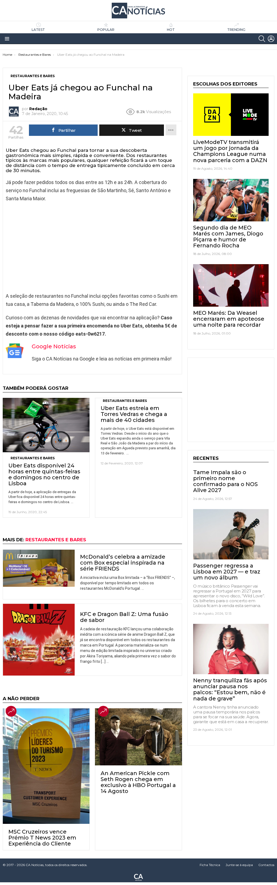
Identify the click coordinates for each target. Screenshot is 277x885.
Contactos (266, 865)
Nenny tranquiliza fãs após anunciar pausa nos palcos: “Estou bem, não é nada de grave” (230, 689)
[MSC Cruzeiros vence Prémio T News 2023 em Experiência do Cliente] (46, 766)
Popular (105, 30)
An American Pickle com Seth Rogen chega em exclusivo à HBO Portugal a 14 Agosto (138, 782)
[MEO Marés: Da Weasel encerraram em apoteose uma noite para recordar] (231, 285)
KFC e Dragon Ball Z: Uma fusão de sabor (124, 617)
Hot (171, 30)
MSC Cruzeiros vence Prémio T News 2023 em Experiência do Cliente (42, 837)
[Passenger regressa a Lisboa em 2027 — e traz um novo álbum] (231, 534)
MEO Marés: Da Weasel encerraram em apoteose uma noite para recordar (228, 319)
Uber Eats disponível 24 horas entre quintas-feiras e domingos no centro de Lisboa (44, 474)
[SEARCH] (262, 38)
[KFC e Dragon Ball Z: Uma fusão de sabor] (39, 640)
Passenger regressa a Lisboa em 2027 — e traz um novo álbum (226, 571)
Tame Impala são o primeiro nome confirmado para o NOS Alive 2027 (225, 481)
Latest (38, 30)
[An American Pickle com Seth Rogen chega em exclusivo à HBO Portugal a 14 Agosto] (138, 736)
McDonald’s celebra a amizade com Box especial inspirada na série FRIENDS (122, 562)
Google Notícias (54, 346)
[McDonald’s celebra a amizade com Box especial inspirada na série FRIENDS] (39, 568)
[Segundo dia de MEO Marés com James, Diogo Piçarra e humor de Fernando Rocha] (231, 200)
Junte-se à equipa (239, 865)
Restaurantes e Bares (33, 458)
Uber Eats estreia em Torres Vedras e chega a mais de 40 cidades (134, 414)
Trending (236, 30)
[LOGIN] (271, 38)
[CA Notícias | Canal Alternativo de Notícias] (138, 876)
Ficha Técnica (210, 865)
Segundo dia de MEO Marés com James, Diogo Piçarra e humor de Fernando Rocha (228, 236)
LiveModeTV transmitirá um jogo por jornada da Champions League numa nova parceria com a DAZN (230, 151)
